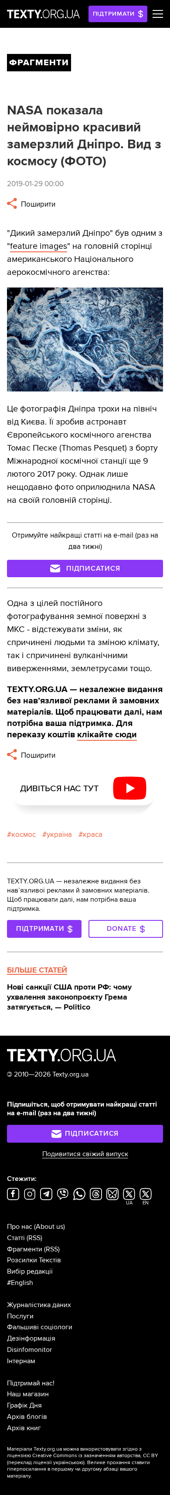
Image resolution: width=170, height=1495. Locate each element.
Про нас (19, 1226)
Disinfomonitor (29, 1349)
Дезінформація (31, 1338)
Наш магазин (28, 1394)
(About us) (49, 1226)
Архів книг (24, 1428)
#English (20, 1282)
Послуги (20, 1316)
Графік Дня (24, 1405)
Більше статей (37, 970)
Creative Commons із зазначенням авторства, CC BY (95, 1455)
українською (68, 1462)
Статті (16, 1238)
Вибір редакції (30, 1271)
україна (59, 834)
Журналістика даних (39, 1305)
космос (23, 834)
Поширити (37, 204)
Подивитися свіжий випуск (85, 1154)
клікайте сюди (107, 734)
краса (92, 834)
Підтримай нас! (30, 1383)
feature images (38, 246)
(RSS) (34, 1238)
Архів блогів (27, 1416)
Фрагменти (24, 1249)
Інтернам (21, 1361)
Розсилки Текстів (34, 1260)
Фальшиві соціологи (39, 1327)
